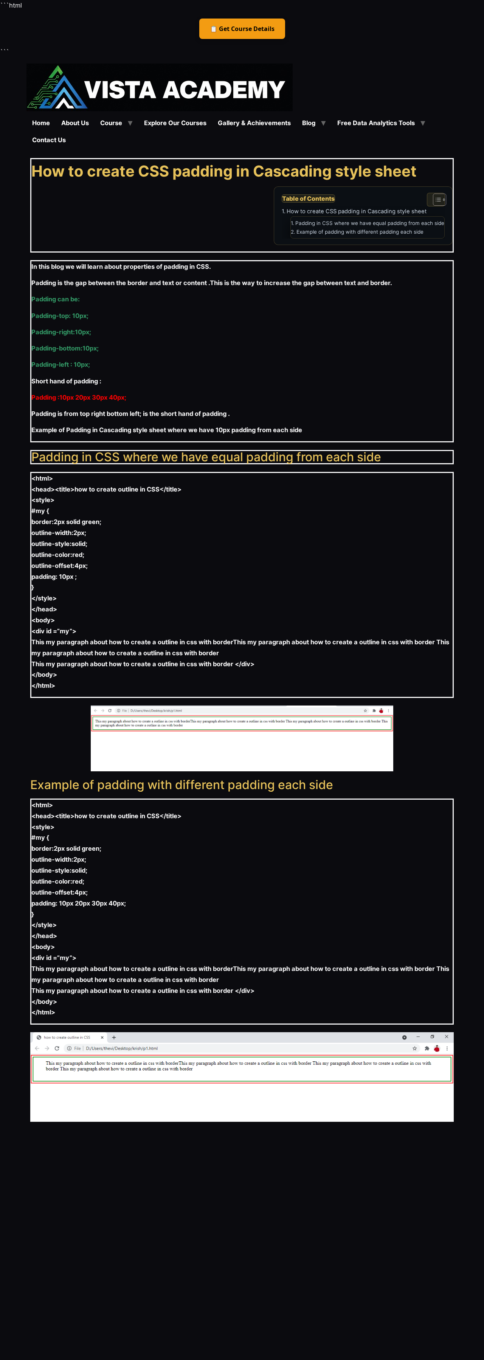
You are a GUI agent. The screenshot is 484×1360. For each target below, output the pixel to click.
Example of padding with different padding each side (360, 232)
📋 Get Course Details (242, 29)
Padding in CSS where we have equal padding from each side (369, 223)
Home (41, 123)
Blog (308, 123)
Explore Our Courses (175, 123)
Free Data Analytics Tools (376, 123)
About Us (75, 123)
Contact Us (49, 140)
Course (111, 123)
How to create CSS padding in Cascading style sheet (357, 211)
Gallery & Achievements (254, 123)
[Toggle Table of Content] (436, 199)
